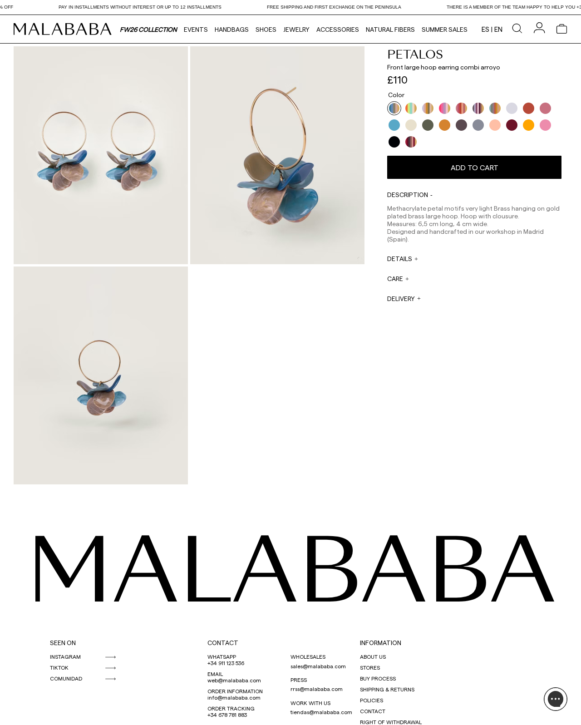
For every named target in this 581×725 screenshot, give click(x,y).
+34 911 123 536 (225, 663)
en (498, 29)
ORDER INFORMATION (235, 691)
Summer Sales (445, 29)
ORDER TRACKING (231, 708)
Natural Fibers (390, 29)
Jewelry (296, 29)
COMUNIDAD (66, 678)
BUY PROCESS (378, 678)
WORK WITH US (310, 703)
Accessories (337, 29)
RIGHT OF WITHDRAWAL (391, 722)
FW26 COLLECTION (148, 29)
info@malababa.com (234, 697)
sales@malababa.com (318, 666)
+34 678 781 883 (227, 714)
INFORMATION (380, 642)
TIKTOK (59, 667)
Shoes (266, 29)
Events (196, 29)
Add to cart (474, 167)
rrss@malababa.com (316, 689)
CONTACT (222, 642)
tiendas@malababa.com (321, 712)
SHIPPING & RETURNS (387, 689)
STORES (370, 667)
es (485, 29)
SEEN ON (63, 642)
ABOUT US (373, 656)
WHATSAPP (221, 656)
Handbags (232, 29)
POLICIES (371, 700)
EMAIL (215, 674)
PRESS (298, 679)
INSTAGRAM (65, 656)
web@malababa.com (234, 680)
